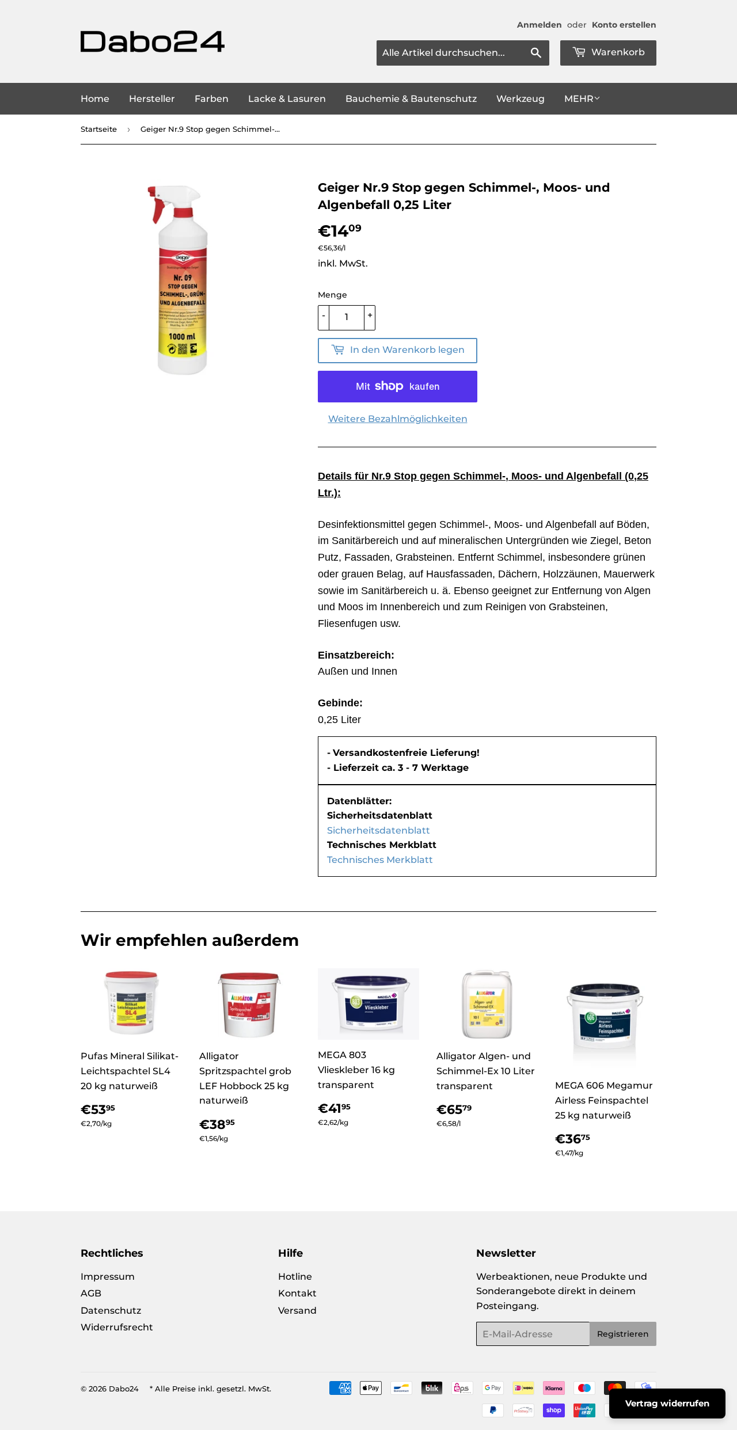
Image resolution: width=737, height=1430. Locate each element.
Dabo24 (124, 1388)
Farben (212, 98)
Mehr (579, 98)
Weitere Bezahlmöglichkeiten (398, 418)
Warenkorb (617, 52)
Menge (332, 295)
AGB (91, 1293)
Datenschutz (111, 1310)
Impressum (108, 1276)
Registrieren (623, 1334)
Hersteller (152, 98)
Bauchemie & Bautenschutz (411, 98)
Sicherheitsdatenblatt (378, 830)
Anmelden (539, 24)
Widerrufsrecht (117, 1327)
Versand (297, 1310)
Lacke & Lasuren (287, 98)
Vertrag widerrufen (667, 1403)
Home (95, 98)
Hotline (295, 1276)
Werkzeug (520, 98)
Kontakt (297, 1293)
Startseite (99, 129)
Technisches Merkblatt (380, 859)
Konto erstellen (624, 24)
